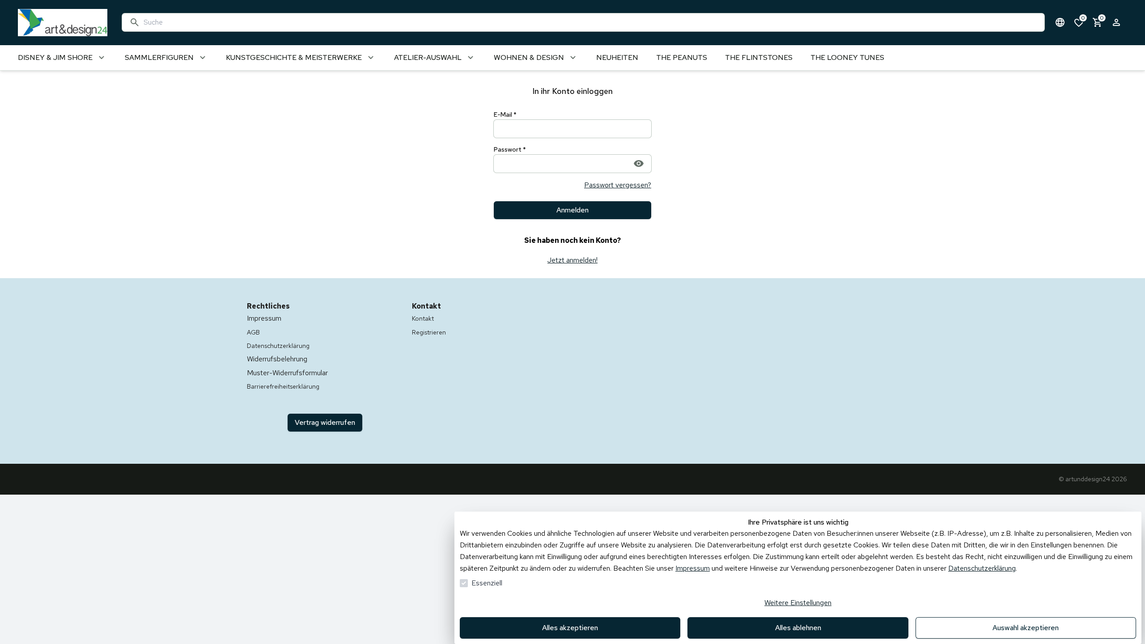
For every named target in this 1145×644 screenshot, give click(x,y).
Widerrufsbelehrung (277, 359)
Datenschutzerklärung (982, 568)
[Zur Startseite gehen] (61, 22)
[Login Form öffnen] (1116, 22)
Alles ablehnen (798, 627)
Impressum (692, 568)
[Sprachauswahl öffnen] (1060, 22)
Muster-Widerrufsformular (287, 372)
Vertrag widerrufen (325, 422)
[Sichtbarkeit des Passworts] (638, 163)
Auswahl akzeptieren (1025, 627)
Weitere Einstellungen (797, 602)
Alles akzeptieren (570, 627)
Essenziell (486, 583)
